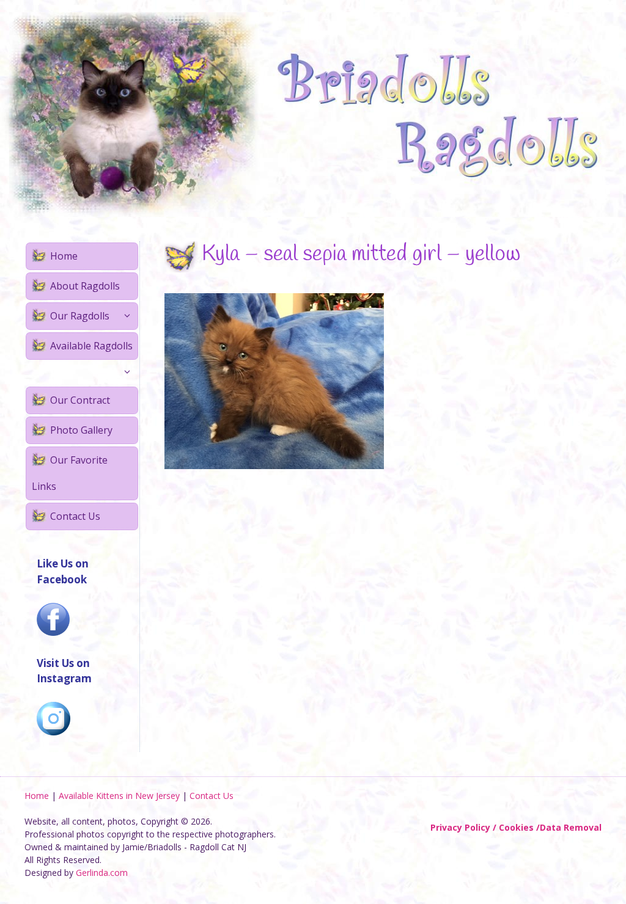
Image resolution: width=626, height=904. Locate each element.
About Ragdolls (85, 286)
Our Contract (80, 400)
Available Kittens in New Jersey (119, 795)
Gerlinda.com (102, 872)
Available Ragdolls (91, 345)
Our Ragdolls (79, 316)
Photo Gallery (81, 430)
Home (64, 256)
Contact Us (75, 516)
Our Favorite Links (70, 473)
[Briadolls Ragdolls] (313, 113)
